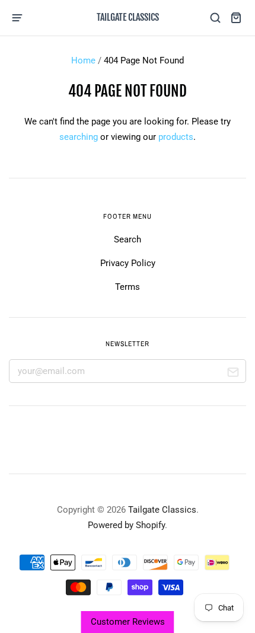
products (175, 137)
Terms (127, 287)
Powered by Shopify (126, 525)
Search (127, 239)
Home (83, 60)
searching (78, 137)
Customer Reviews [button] (128, 621)
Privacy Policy (127, 263)
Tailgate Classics (128, 17)
